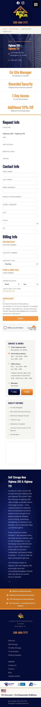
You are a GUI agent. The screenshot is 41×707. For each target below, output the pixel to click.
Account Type (9, 261)
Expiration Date (9, 281)
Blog (10, 672)
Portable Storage (14, 648)
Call (15, 392)
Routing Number (9, 245)
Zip (4, 228)
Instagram (23, 3)
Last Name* (7, 179)
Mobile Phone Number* (12, 197)
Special (6, 158)
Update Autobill (14, 676)
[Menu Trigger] (36, 4)
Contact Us (12, 665)
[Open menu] (9, 581)
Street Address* (10, 204)
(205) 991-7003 (15, 60)
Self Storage (14, 29)
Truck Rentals (13, 651)
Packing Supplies (14, 655)
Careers (11, 669)
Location (7, 127)
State (5, 220)
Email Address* (9, 187)
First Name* (8, 171)
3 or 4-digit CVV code (12, 290)
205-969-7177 (20, 22)
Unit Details (8, 144)
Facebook (18, 2)
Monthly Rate (9, 151)
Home (5, 29)
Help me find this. (9, 291)
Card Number (8, 273)
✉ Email (27, 392)
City (4, 212)
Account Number (10, 253)
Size (4, 137)
